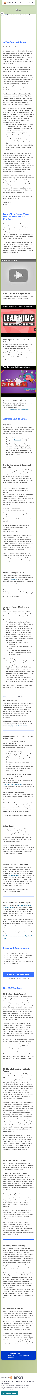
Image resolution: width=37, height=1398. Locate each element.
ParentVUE (17, 440)
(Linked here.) (13, 580)
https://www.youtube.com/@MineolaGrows (16, 409)
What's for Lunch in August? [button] (18, 974)
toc (2, 14)
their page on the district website (17, 726)
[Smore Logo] (8, 2)
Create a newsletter (10, 1393)
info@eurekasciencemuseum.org (14, 936)
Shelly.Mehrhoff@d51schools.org (13, 784)
